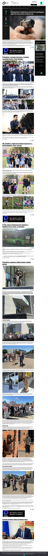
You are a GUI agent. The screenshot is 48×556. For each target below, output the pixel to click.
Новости (12, 10)
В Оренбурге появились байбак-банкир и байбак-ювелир (16, 263)
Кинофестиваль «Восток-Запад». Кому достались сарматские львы (40, 61)
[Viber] (33, 82)
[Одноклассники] (5, 18)
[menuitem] (4, 6)
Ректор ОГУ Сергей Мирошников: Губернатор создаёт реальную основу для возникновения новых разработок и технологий (40, 57)
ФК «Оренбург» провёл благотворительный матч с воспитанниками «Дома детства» (17, 144)
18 (37, 71)
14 (41, 70)
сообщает (4, 253)
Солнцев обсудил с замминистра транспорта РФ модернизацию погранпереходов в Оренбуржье (40, 54)
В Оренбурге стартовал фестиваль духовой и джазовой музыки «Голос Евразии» (15, 58)
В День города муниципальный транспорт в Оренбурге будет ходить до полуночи (15, 226)
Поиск (34, 4)
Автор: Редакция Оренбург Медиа (6, 25)
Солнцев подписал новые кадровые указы (15, 519)
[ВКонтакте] (5, 17)
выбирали (18, 505)
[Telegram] (6, 19)
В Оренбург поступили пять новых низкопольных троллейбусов (40, 59)
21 (41, 71)
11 (37, 70)
